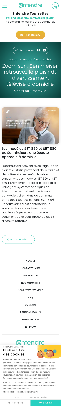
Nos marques (30, 275)
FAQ (30, 297)
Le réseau (30, 327)
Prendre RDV (33, 35)
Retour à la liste (20, 239)
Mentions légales (30, 312)
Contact (30, 305)
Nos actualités (30, 283)
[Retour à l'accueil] (30, 5)
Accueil (30, 261)
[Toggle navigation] (4, 6)
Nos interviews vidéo (30, 290)
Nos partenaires (30, 268)
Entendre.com (30, 319)
